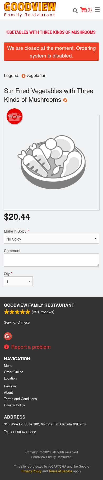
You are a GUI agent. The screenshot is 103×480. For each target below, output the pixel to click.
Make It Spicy (16, 231)
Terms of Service (60, 471)
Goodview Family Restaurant (39, 305)
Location (10, 378)
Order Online (13, 371)
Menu (8, 365)
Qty (8, 273)
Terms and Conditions (20, 398)
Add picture (15, 116)
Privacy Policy (14, 404)
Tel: (20, 431)
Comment (12, 250)
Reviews (10, 385)
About (8, 392)
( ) (89, 9)
